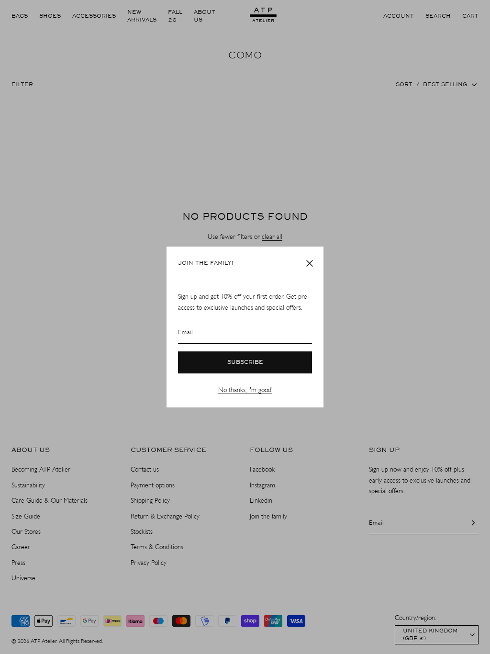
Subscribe (245, 362)
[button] (309, 263)
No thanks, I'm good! (245, 390)
